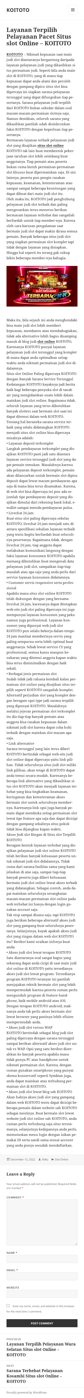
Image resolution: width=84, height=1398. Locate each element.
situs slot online (50, 145)
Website (12, 1287)
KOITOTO (18, 9)
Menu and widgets (73, 14)
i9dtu (45, 1159)
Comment (15, 1197)
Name (11, 1253)
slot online (46, 341)
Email (12, 1270)
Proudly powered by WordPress (26, 1392)
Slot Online (61, 1159)
